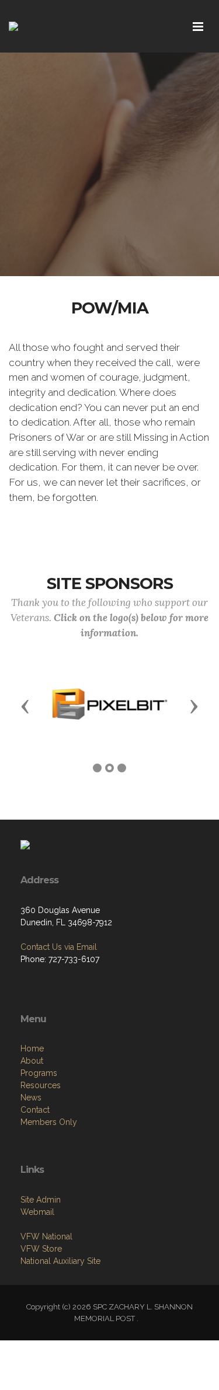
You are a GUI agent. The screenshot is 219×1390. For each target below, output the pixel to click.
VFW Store (41, 1248)
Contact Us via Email (58, 947)
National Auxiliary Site (60, 1261)
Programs (38, 1073)
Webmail (37, 1212)
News (30, 1097)
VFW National (46, 1236)
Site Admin (40, 1199)
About (31, 1060)
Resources (40, 1085)
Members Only (48, 1122)
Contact (35, 1109)
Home (32, 1048)
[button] (25, 705)
